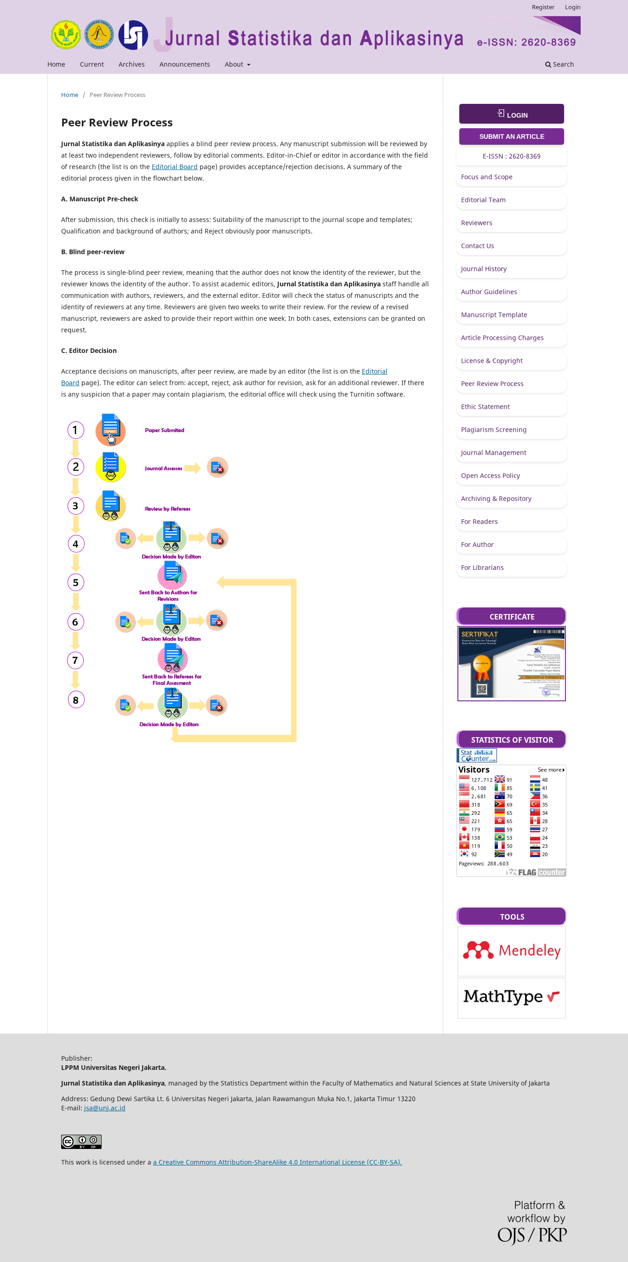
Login (573, 7)
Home (56, 64)
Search (562, 64)
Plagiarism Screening (494, 429)
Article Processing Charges (502, 337)
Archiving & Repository (496, 498)
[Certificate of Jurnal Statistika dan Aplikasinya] (512, 695)
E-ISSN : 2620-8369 (512, 156)
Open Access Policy (490, 475)
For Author (477, 544)
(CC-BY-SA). (383, 1162)
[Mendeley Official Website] (512, 970)
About (235, 64)
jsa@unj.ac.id (105, 1107)
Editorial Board (175, 166)
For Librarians (482, 567)
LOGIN (516, 115)
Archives (132, 64)
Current (92, 64)
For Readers (479, 521)
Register (543, 7)
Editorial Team (483, 199)
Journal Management (493, 452)
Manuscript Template (494, 314)
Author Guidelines (489, 291)
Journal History (484, 268)
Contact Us (477, 245)
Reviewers (476, 222)
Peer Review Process (492, 383)
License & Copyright (492, 360)
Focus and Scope (487, 176)
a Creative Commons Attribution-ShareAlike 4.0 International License (259, 1162)
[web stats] (477, 760)
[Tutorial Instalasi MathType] (512, 1006)
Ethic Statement (485, 406)
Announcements (185, 64)
